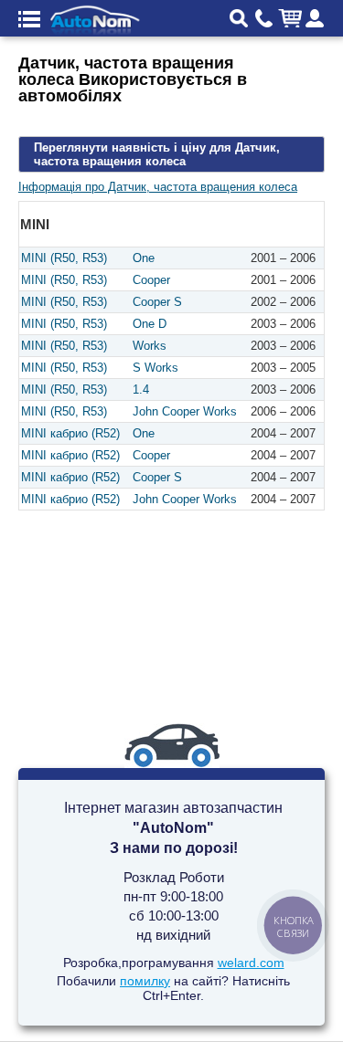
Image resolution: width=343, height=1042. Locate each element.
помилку (145, 981)
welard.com (251, 962)
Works (149, 346)
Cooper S (157, 302)
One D (149, 324)
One (144, 258)
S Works (155, 367)
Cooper (151, 280)
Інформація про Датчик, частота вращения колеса (157, 187)
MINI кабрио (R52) (70, 433)
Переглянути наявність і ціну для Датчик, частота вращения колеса (157, 154)
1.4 (141, 389)
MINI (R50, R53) (64, 258)
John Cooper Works (185, 411)
